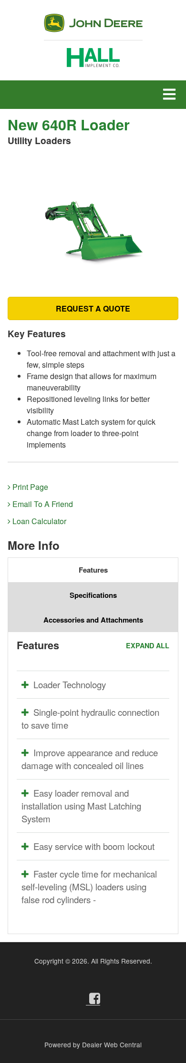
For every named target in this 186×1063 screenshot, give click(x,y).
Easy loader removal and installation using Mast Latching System (81, 806)
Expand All (147, 645)
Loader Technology (69, 684)
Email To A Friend (41, 503)
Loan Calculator (38, 521)
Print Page (29, 486)
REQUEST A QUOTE (93, 308)
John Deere (93, 26)
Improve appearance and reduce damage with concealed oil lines (89, 758)
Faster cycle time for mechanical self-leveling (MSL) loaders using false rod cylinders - (89, 887)
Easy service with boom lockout (94, 846)
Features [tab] (93, 570)
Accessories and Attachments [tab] (93, 619)
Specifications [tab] (93, 595)
